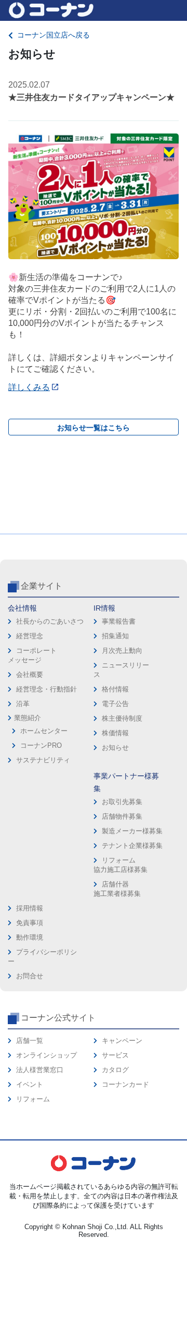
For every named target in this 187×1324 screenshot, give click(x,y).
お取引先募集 (122, 802)
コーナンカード (125, 1084)
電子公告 (115, 704)
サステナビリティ (43, 760)
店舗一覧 (29, 1040)
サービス (115, 1055)
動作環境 (29, 937)
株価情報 (115, 733)
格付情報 (115, 689)
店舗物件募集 (122, 816)
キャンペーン (122, 1040)
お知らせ (115, 747)
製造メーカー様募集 (132, 831)
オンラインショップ (46, 1055)
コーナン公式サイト (58, 1017)
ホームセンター (44, 731)
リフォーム (33, 1099)
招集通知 (115, 636)
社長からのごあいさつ (50, 621)
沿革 (23, 704)
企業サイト (41, 585)
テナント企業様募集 (132, 845)
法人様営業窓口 (39, 1070)
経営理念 (29, 636)
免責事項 (29, 923)
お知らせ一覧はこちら (93, 427)
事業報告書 (119, 621)
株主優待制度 (122, 718)
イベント (29, 1084)
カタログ (115, 1070)
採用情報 (29, 908)
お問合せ (29, 976)
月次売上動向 (122, 650)
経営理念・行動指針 (46, 689)
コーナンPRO (41, 745)
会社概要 (29, 674)
